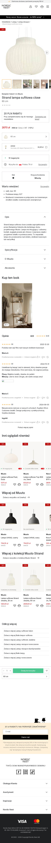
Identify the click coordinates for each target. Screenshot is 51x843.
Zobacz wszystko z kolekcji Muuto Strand (19, 558)
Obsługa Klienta (10, 783)
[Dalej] (46, 52)
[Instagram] (25, 771)
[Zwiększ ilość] (10, 670)
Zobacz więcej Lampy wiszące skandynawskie (22, 649)
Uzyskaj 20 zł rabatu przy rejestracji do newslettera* (27, 1)
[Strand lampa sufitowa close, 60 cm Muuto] (25, 52)
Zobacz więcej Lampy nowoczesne (18, 658)
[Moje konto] (30, 6)
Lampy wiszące (23, 22)
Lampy (14, 22)
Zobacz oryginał (30, 357)
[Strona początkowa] (6, 6)
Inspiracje (7, 801)
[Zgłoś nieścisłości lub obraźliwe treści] (47, 357)
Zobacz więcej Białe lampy (14, 653)
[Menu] (48, 6)
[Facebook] (18, 771)
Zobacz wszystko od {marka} (14, 497)
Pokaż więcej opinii (25, 427)
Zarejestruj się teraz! (40, 118)
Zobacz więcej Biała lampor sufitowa (18, 635)
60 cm (5, 676)
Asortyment (8, 792)
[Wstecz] (4, 52)
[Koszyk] (42, 6)
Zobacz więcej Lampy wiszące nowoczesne (21, 644)
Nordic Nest (8, 809)
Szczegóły (42, 164)
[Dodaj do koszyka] (19, 484)
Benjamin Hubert (8, 94)
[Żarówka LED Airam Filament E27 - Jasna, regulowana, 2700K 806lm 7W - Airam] (6, 147)
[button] (6, 105)
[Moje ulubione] (36, 6)
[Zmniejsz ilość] (3, 670)
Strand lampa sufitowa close (12, 24)
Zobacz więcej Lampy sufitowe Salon (18, 631)
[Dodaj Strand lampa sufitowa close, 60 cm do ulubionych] (46, 670)
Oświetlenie (6, 22)
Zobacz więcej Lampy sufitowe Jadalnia (19, 640)
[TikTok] (32, 771)
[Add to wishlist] (15, 484)
